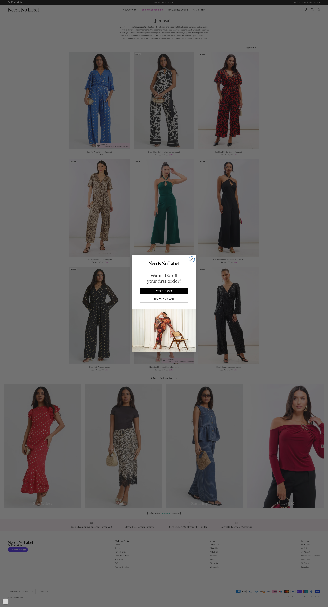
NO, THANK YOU (164, 299)
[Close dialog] (192, 259)
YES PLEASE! (164, 291)
